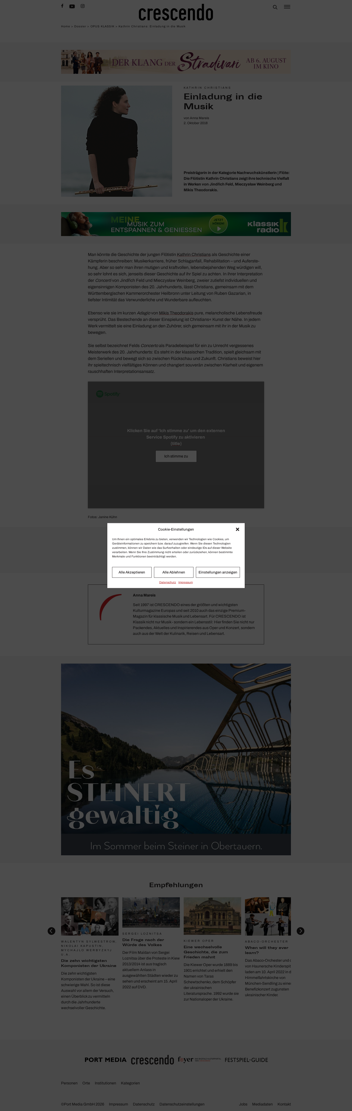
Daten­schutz (167, 582)
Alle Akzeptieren (132, 572)
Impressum (185, 582)
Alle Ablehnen (173, 572)
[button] (237, 529)
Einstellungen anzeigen (218, 572)
